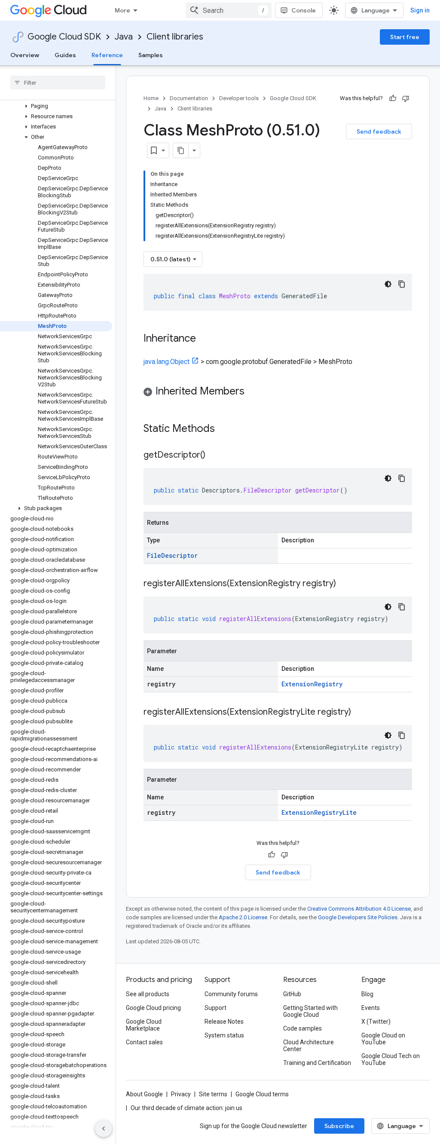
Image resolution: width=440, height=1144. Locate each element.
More (122, 10)
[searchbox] (57, 82)
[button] (56, 106)
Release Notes (224, 1021)
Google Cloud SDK (64, 36)
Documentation (189, 98)
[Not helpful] (405, 98)
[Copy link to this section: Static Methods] (226, 429)
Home (151, 98)
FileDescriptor (172, 555)
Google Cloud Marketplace (144, 1025)
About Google (144, 1094)
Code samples (302, 1028)
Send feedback (379, 131)
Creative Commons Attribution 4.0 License (359, 908)
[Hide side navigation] (103, 1128)
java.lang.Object (166, 362)
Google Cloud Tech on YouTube (390, 1059)
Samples (150, 55)
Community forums (231, 994)
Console (303, 10)
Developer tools (239, 98)
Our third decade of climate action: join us (186, 1107)
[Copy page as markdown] (181, 150)
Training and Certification (317, 1062)
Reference (107, 55)
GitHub (292, 994)
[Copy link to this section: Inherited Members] (253, 392)
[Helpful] (392, 98)
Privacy (181, 1094)
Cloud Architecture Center (308, 1045)
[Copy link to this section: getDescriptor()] (214, 455)
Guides (65, 55)
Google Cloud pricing (153, 1007)
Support (215, 1007)
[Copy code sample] (402, 284)
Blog (367, 994)
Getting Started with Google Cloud (310, 1011)
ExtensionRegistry (311, 684)
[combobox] (229, 10)
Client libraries (175, 36)
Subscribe (339, 1126)
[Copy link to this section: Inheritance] (204, 339)
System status (224, 1035)
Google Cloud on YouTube (383, 1039)
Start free (404, 37)
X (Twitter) (376, 1021)
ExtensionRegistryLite (319, 812)
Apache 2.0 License (243, 917)
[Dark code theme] (388, 284)
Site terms (213, 1094)
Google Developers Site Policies (357, 917)
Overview (24, 55)
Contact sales (144, 1042)
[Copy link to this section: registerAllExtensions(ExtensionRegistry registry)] (344, 584)
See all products (147, 994)
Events (370, 1007)
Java (124, 36)
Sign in (420, 10)
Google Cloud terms (262, 1094)
